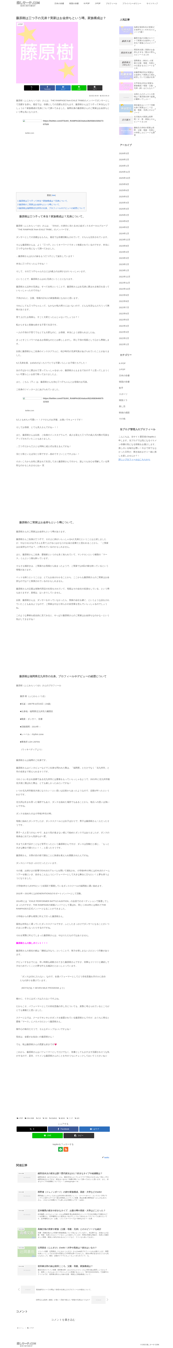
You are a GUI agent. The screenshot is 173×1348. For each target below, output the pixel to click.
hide (53, 195)
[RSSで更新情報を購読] (66, 1149)
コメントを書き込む (63, 1319)
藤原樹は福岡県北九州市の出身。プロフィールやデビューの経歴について (51, 208)
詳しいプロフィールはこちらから (134, 459)
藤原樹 (63, 1118)
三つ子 (71, 1118)
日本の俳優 (30, 1118)
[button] (94, 88)
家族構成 (54, 1118)
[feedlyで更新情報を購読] (60, 1149)
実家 (46, 1118)
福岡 (77, 1118)
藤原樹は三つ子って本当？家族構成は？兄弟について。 (43, 201)
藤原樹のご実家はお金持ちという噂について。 (39, 204)
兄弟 (39, 1118)
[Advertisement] (63, 164)
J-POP (21, 1118)
